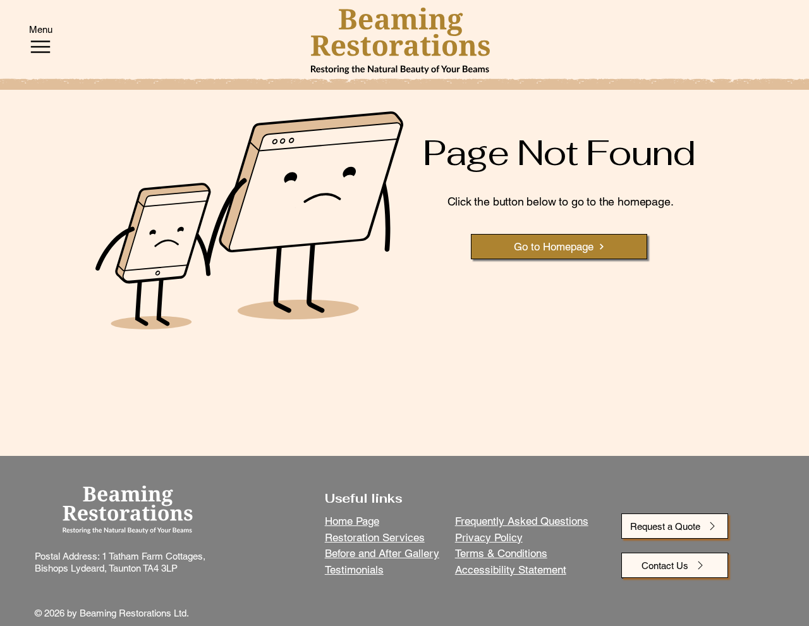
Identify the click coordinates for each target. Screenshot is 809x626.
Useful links (364, 498)
